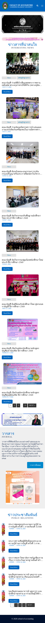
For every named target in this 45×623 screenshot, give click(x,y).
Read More (7, 92)
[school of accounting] (17, 6)
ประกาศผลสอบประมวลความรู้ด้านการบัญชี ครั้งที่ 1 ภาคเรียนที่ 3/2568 (25, 525)
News (9, 78)
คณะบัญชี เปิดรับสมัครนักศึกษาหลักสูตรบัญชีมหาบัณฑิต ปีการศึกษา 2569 (20, 349)
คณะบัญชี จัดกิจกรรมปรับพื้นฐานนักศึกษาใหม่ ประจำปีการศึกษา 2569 (21, 216)
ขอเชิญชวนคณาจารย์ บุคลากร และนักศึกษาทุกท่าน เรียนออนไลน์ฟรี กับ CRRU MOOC (26, 575)
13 (25, 405)
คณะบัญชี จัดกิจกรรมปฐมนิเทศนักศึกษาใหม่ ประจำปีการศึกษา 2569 (22, 261)
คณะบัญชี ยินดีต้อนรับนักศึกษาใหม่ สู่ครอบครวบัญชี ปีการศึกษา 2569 (22, 305)
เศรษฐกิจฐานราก (24, 78)
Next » (32, 405)
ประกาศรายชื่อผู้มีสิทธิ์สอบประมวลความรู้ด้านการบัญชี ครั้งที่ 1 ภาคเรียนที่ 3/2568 (25, 542)
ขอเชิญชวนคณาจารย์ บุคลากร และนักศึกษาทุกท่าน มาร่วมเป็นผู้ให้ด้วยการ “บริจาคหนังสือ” (25, 592)
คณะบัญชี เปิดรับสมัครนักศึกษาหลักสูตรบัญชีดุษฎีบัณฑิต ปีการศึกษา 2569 (20, 393)
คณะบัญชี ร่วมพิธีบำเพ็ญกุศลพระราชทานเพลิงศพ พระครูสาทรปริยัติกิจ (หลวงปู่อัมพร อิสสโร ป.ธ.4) (22, 84)
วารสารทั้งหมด (35, 465)
